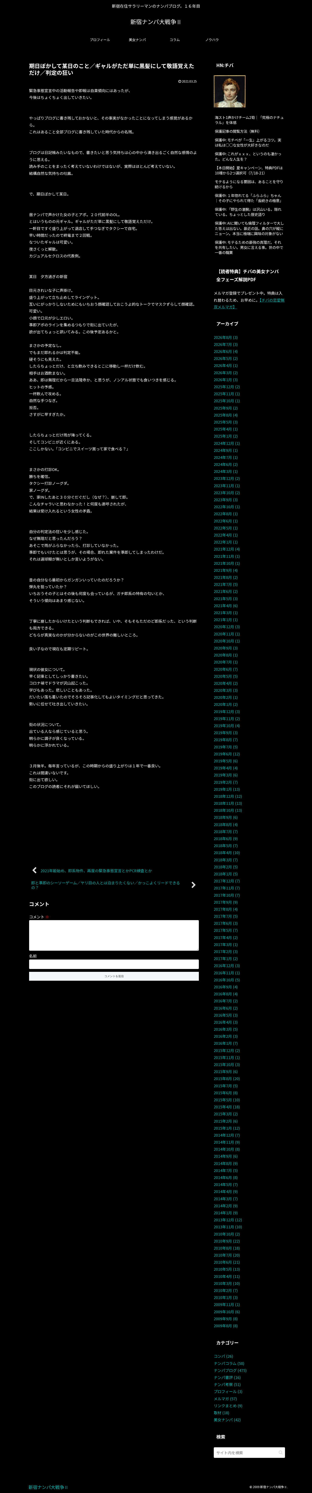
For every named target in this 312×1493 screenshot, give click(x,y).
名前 (33, 956)
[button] (280, 1452)
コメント (39, 916)
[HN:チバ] (230, 90)
